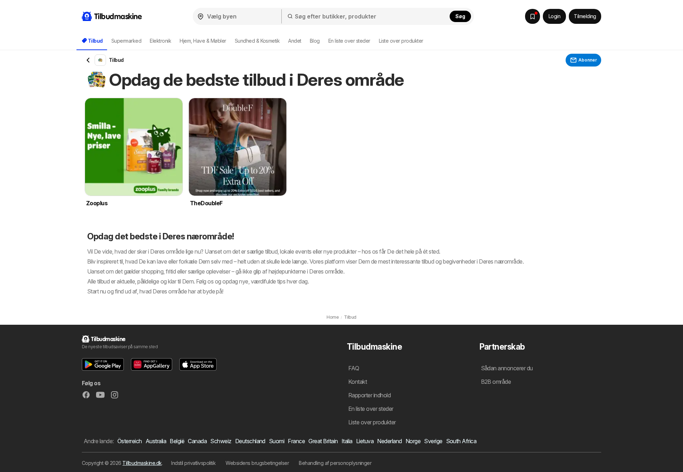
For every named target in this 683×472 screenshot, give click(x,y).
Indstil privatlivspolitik (193, 463)
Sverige (433, 441)
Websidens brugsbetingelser (257, 463)
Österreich (129, 441)
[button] (103, 364)
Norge (413, 441)
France (296, 441)
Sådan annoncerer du (507, 368)
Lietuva (365, 441)
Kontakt (357, 381)
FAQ (353, 368)
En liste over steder (349, 41)
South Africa (461, 441)
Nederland (389, 441)
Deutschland (250, 441)
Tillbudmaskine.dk (142, 463)
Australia (155, 441)
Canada (197, 441)
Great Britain (323, 441)
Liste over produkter (401, 41)
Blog (315, 41)
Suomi (276, 441)
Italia (347, 441)
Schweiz (220, 441)
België (177, 441)
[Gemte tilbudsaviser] (532, 16)
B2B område (496, 381)
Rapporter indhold (369, 395)
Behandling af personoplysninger (335, 463)
